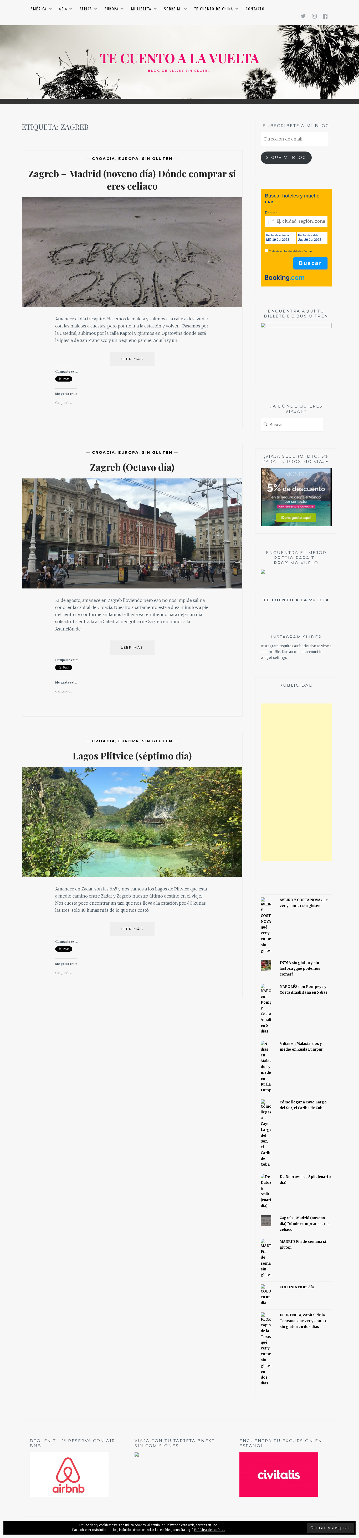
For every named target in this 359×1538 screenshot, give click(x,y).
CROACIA (103, 158)
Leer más (138, 361)
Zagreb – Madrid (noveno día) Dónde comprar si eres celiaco (132, 179)
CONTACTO (255, 8)
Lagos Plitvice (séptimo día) (132, 755)
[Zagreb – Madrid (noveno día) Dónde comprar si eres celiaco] (132, 305)
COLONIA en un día (297, 1287)
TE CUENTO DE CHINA (213, 8)
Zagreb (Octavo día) (132, 467)
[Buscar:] (292, 425)
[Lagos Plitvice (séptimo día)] (132, 875)
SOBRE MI (173, 8)
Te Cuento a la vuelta (296, 599)
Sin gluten (157, 158)
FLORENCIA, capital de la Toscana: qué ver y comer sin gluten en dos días (303, 1321)
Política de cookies (209, 1530)
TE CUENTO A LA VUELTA (179, 58)
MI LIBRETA (141, 8)
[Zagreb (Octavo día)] (132, 587)
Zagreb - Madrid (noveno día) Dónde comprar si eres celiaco (305, 1224)
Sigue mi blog (286, 157)
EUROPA (112, 8)
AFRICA (86, 8)
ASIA (63, 8)
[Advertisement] (296, 782)
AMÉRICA (39, 8)
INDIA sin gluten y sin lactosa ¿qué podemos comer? (300, 969)
